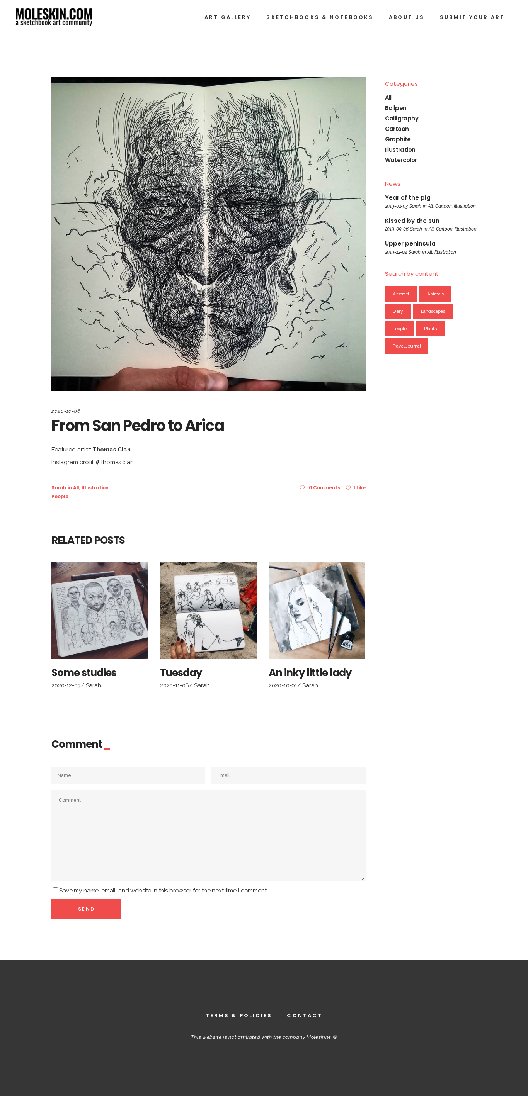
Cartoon (397, 129)
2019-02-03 (396, 206)
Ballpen (396, 108)
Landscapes (433, 311)
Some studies (83, 673)
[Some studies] (99, 610)
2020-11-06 (174, 685)
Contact (304, 1015)
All (76, 487)
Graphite (398, 139)
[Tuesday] (208, 610)
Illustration (95, 487)
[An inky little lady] (317, 610)
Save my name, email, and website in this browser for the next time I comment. (163, 890)
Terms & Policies (239, 1015)
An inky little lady (310, 673)
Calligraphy (401, 118)
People (59, 496)
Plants (430, 328)
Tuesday (181, 673)
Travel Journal (407, 346)
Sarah (58, 487)
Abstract (401, 294)
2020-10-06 (66, 411)
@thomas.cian (114, 462)
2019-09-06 (397, 229)
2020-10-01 (283, 685)
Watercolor (401, 160)
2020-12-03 (66, 685)
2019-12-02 (396, 252)
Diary (398, 311)
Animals (435, 294)
